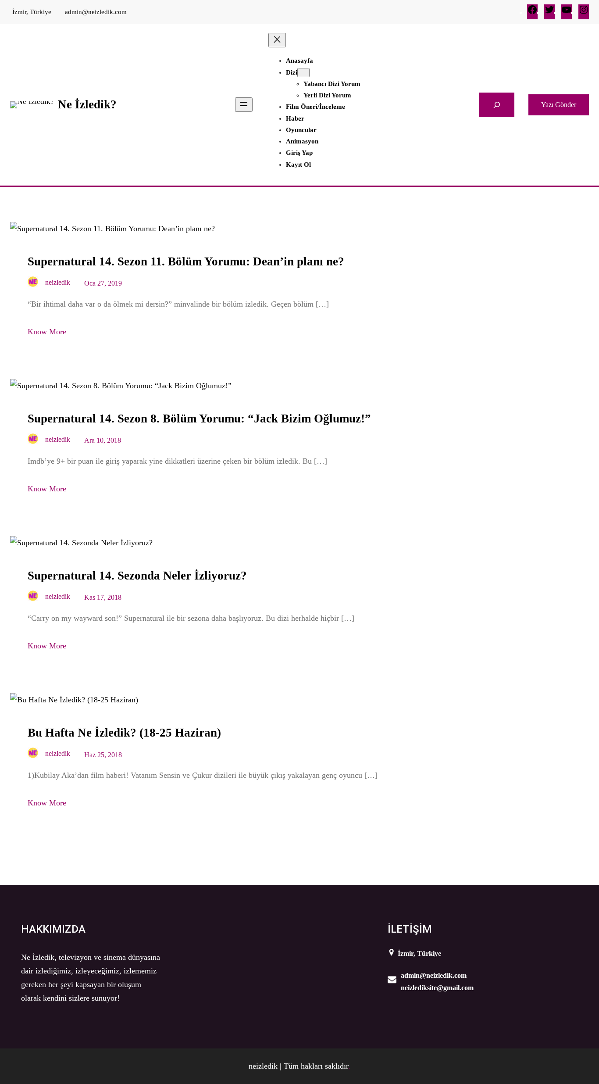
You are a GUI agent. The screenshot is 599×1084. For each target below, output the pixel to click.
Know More (47, 331)
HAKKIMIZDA (53, 929)
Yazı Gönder (558, 104)
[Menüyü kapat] (277, 40)
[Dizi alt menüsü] (303, 72)
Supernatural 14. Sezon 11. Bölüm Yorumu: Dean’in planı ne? (186, 261)
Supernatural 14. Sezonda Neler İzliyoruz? (137, 575)
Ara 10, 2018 (102, 440)
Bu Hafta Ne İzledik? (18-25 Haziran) (124, 732)
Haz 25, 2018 (103, 754)
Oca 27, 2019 (103, 283)
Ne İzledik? (87, 104)
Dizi (291, 72)
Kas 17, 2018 (102, 597)
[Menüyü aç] (244, 104)
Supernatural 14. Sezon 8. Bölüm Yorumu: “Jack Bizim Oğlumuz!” (199, 418)
